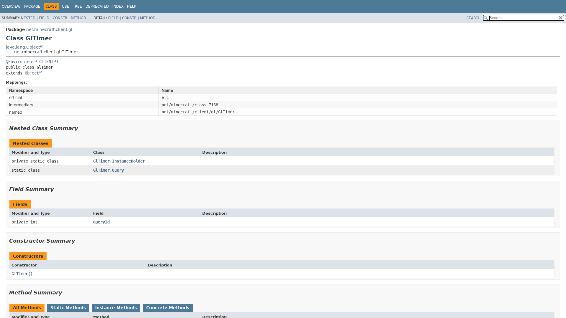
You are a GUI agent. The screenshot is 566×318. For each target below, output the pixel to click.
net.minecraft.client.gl (49, 29)
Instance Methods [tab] (116, 307)
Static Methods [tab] (68, 307)
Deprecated (97, 6)
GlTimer (19, 273)
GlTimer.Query (108, 170)
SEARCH (473, 18)
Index (118, 6)
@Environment (20, 61)
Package (32, 6)
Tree (77, 6)
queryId (101, 222)
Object (32, 73)
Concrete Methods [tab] (167, 307)
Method (78, 18)
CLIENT (46, 61)
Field (44, 18)
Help (131, 6)
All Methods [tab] (27, 307)
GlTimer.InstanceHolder (119, 161)
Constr (60, 18)
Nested (28, 18)
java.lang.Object (23, 47)
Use (65, 6)
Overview (11, 6)
